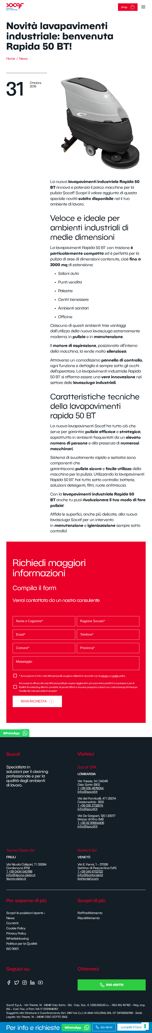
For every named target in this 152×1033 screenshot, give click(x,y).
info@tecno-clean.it (20, 875)
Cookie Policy (16, 928)
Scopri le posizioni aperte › (25, 913)
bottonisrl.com (88, 878)
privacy (105, 675)
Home (10, 58)
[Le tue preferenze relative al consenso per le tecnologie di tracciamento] (145, 1026)
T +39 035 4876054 (91, 788)
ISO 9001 (12, 948)
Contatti (12, 923)
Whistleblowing (17, 938)
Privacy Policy (16, 933)
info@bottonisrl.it (90, 875)
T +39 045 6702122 (90, 871)
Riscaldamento (89, 918)
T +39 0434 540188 (19, 871)
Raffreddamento (90, 913)
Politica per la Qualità (21, 943)
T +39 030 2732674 (90, 805)
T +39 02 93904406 (91, 823)
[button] (75, 733)
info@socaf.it (88, 791)
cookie (115, 675)
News (23, 58)
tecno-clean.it (16, 878)
